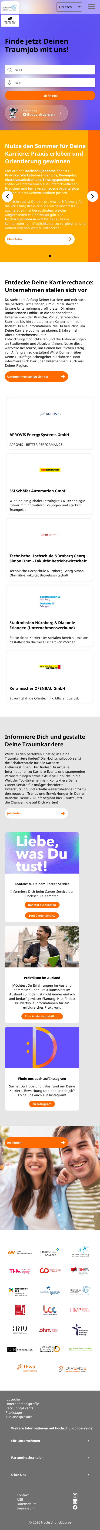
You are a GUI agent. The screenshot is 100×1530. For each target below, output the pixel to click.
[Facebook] (75, 1508)
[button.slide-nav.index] (50, 256)
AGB (20, 1499)
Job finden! (50, 96)
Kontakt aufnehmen (42, 905)
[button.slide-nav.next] (92, 196)
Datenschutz (26, 1504)
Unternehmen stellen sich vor (27, 377)
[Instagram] (75, 1496)
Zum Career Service (42, 915)
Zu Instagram (42, 1104)
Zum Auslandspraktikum (42, 1016)
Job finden (14, 813)
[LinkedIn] (75, 1502)
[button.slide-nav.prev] (7, 196)
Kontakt (23, 1495)
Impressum (26, 1508)
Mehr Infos (14, 239)
